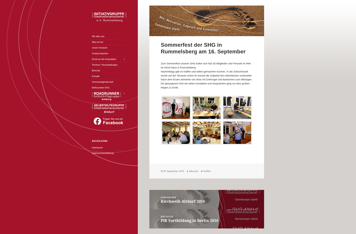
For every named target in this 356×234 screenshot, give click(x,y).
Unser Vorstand (99, 48)
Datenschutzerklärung (103, 153)
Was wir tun (97, 42)
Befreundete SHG (100, 87)
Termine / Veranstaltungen (105, 65)
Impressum (97, 147)
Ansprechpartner (100, 53)
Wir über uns (98, 36)
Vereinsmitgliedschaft (102, 82)
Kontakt (95, 76)
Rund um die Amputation (104, 59)
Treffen (207, 171)
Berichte (96, 70)
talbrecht (193, 171)
